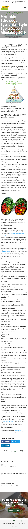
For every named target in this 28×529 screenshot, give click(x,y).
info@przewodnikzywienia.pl (7, 421)
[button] (25, 8)
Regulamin (22, 523)
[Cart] (15, 2)
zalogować (8, 485)
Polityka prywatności (9, 523)
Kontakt (14, 527)
